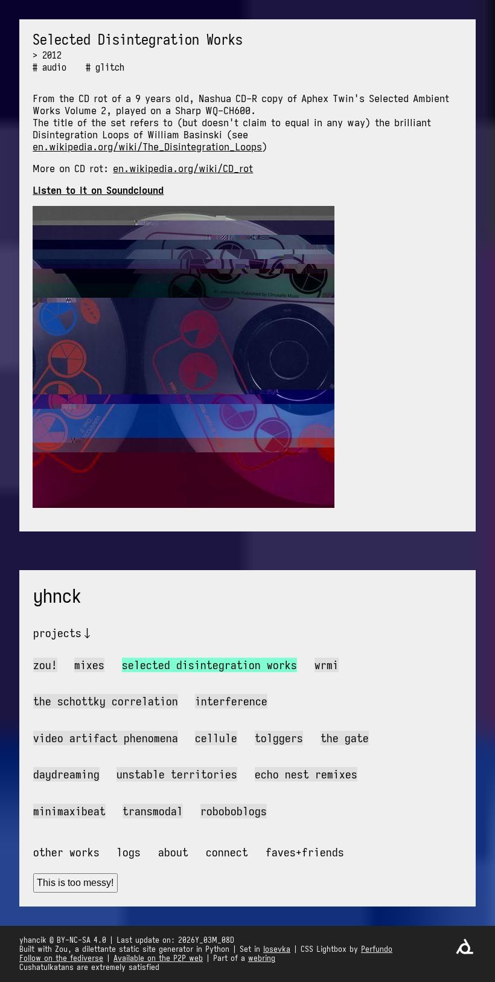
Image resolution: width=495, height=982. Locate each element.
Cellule (216, 738)
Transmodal (153, 811)
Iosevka (276, 949)
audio (54, 67)
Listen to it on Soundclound (98, 190)
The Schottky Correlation (105, 701)
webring (261, 958)
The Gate (345, 738)
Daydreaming (66, 774)
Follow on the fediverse (61, 958)
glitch (109, 67)
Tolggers (279, 738)
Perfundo (376, 949)
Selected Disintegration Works (209, 665)
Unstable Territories (177, 774)
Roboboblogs (233, 811)
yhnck (57, 596)
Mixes (89, 665)
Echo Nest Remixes (306, 774)
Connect (227, 852)
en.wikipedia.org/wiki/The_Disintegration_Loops (147, 147)
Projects (57, 633)
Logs (129, 852)
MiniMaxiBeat (69, 811)
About (173, 852)
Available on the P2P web (158, 958)
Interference (231, 701)
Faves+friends (305, 852)
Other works (66, 852)
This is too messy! (75, 883)
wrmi (327, 665)
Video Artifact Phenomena (105, 738)
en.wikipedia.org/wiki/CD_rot (183, 168)
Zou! (45, 665)
